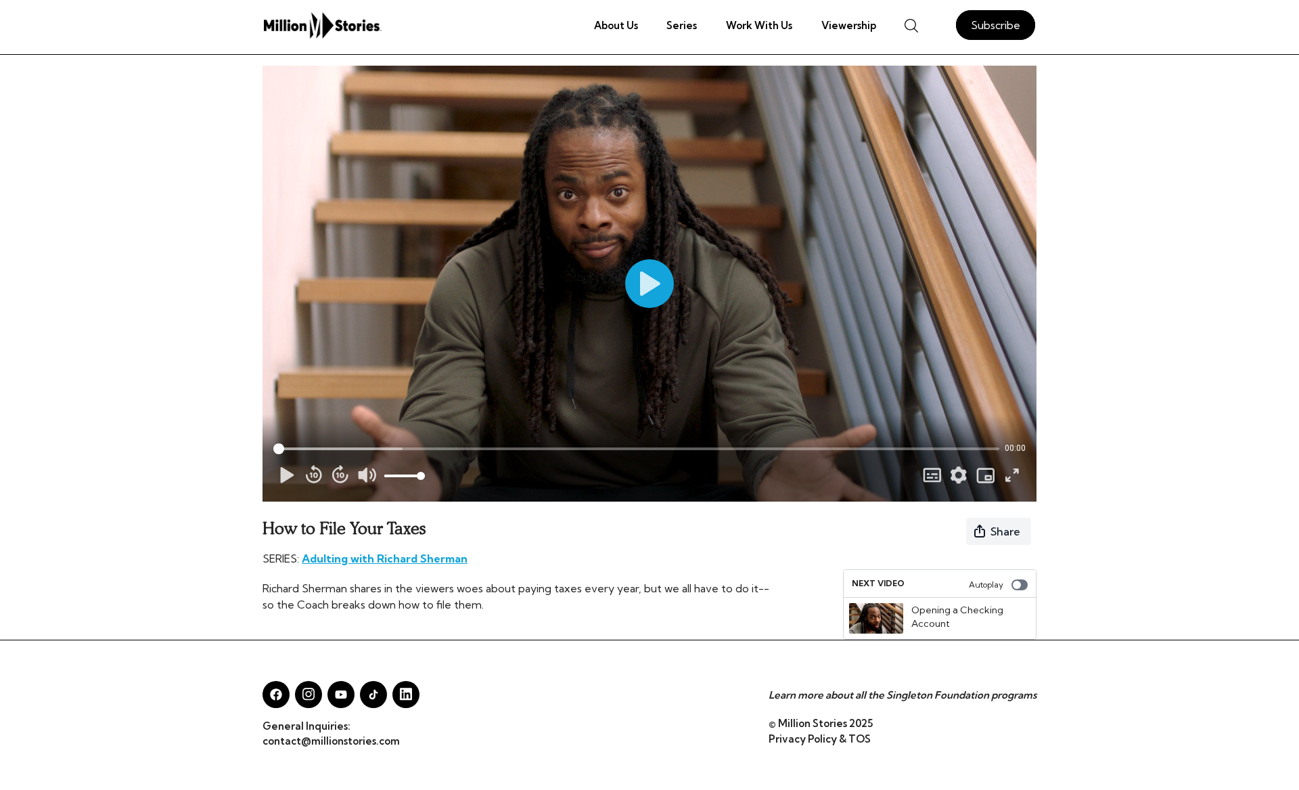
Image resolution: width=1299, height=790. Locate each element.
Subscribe (995, 25)
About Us (616, 25)
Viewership (848, 25)
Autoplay (986, 584)
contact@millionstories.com (331, 740)
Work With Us (759, 25)
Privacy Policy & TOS (820, 738)
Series (681, 25)
